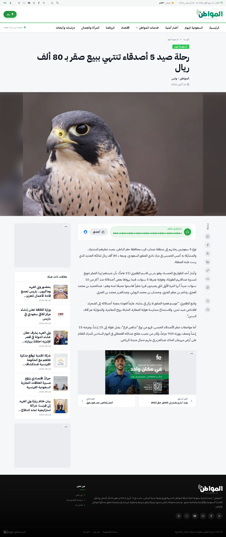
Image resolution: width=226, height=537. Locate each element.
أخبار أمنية (171, 27)
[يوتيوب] (29, 3)
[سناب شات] (24, 3)
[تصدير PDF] (207, 287)
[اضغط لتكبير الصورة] (113, 154)
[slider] (147, 233)
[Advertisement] (42, 245)
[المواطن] (209, 14)
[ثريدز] (19, 3)
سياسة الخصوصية (75, 500)
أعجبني (96, 232)
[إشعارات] (52, 3)
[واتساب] (207, 236)
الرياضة (110, 27)
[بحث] (57, 3)
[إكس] (207, 253)
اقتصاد (125, 27)
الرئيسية (214, 27)
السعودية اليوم (194, 27)
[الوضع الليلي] (10, 3)
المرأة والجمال (90, 27)
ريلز (8, 14)
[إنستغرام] (34, 3)
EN (5, 2)
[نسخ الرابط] (207, 270)
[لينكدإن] (207, 262)
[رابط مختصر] (207, 279)
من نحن (79, 494)
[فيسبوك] (39, 3)
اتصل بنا (79, 505)
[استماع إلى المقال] (207, 309)
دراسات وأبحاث (65, 27)
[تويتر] (43, 3)
